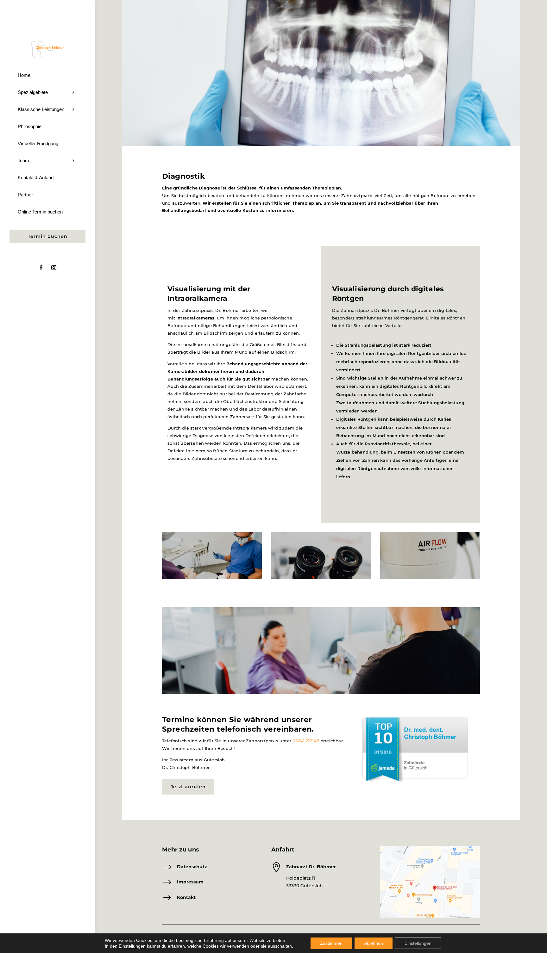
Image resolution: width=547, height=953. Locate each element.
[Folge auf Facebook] (41, 268)
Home (24, 75)
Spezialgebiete (33, 92)
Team (23, 160)
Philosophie (29, 126)
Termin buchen (47, 236)
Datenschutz (192, 866)
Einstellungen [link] (132, 946)
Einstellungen (418, 943)
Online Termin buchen (40, 211)
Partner (25, 194)
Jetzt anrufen (188, 786)
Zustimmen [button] (331, 943)
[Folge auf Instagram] (54, 268)
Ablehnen (373, 943)
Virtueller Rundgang (38, 143)
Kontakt (186, 897)
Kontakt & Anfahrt (36, 177)
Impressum (190, 882)
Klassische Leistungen (41, 109)
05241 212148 (305, 740)
